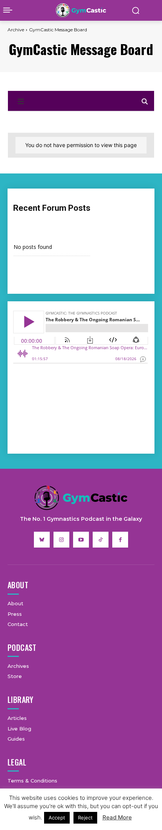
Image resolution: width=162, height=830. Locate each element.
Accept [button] (57, 818)
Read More (117, 817)
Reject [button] (85, 818)
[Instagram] (61, 540)
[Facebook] (120, 540)
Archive (16, 29)
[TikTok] (101, 540)
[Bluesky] (42, 540)
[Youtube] (81, 540)
